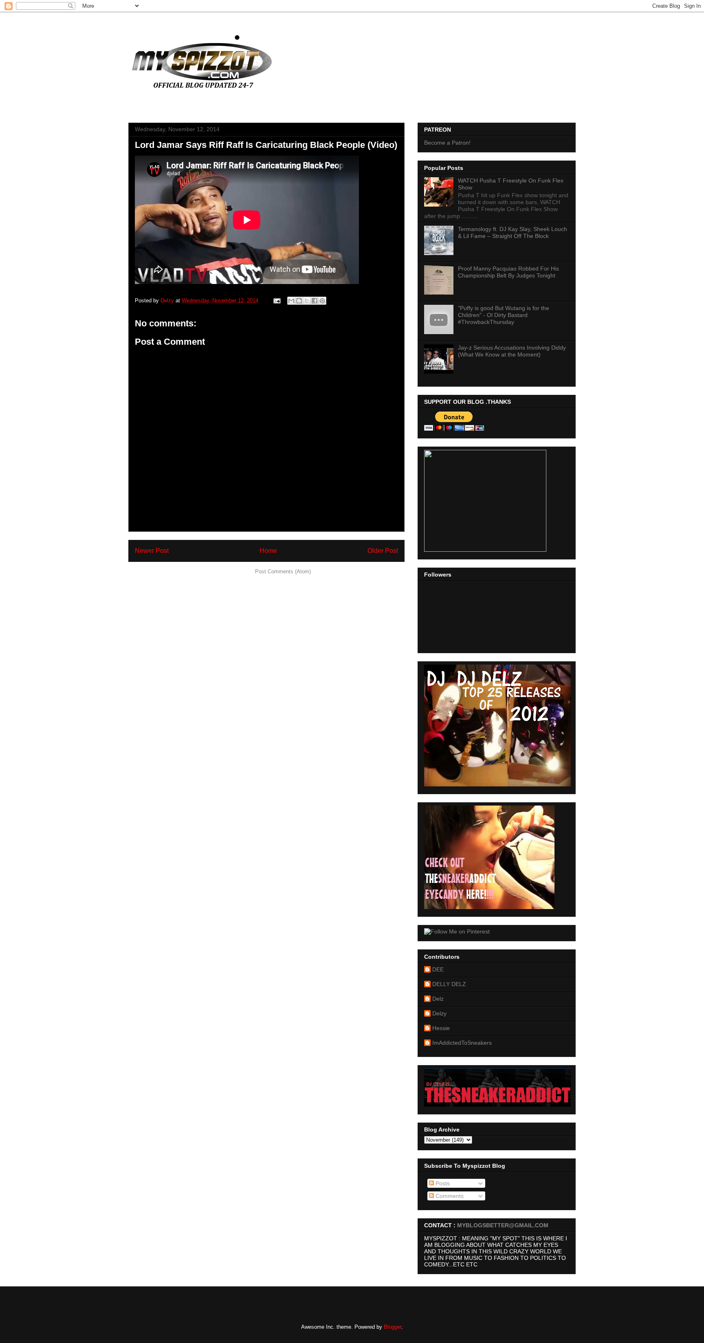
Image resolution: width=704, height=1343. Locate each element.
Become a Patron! (447, 142)
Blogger (392, 1327)
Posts (442, 1183)
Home (268, 550)
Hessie (441, 1028)
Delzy (439, 1013)
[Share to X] (307, 301)
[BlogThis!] (299, 301)
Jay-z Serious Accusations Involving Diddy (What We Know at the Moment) (512, 351)
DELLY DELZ (449, 984)
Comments (449, 1196)
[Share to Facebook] (314, 301)
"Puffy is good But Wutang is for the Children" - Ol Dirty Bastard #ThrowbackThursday (503, 315)
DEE (438, 969)
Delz (438, 998)
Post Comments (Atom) (283, 571)
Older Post (382, 550)
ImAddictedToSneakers (462, 1042)
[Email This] (291, 301)
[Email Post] (276, 300)
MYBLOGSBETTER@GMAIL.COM (502, 1225)
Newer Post (152, 550)
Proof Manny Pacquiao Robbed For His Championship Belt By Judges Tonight (508, 272)
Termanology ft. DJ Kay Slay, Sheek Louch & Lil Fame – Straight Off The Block (512, 232)
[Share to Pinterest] (322, 301)
